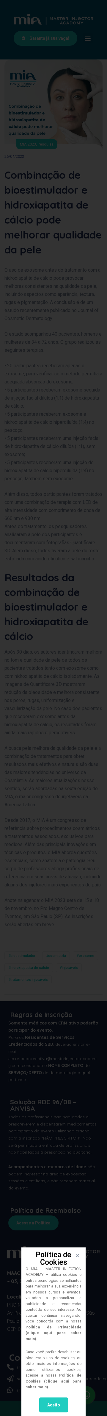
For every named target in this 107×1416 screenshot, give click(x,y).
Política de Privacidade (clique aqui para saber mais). (53, 1333)
